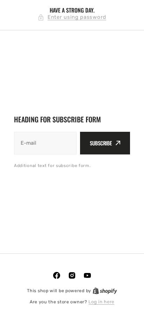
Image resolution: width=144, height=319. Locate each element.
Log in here (101, 301)
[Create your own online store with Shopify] (105, 290)
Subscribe (101, 143)
